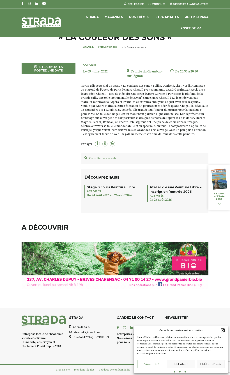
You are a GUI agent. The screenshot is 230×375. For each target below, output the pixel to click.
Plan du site (63, 369)
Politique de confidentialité (114, 369)
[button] (223, 330)
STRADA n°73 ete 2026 (219, 196)
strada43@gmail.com (87, 332)
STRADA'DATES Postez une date (48, 68)
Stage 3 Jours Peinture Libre (111, 187)
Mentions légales (84, 369)
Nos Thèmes (139, 17)
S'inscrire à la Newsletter (190, 4)
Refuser (181, 363)
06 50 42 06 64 (81, 327)
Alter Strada (196, 17)
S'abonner (158, 4)
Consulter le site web (102, 158)
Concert (89, 64)
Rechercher (136, 4)
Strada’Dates (167, 17)
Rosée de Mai (191, 28)
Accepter (151, 363)
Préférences (210, 363)
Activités (94, 191)
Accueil (88, 46)
